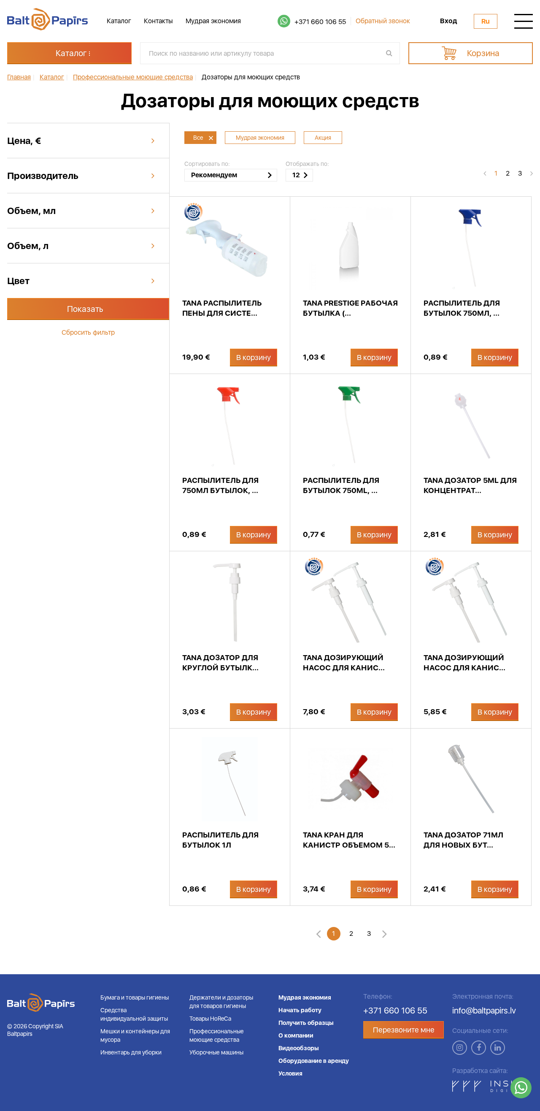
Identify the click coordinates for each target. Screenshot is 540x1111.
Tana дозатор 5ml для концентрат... (470, 485)
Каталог (119, 21)
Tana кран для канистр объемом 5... (349, 839)
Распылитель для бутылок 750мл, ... (462, 307)
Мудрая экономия (213, 21)
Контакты (158, 21)
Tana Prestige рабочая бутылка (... (350, 307)
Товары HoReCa (210, 1018)
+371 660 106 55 (320, 22)
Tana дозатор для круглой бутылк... (220, 662)
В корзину (253, 357)
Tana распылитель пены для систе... (222, 307)
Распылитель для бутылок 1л (220, 839)
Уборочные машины (216, 1052)
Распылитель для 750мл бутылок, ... (220, 485)
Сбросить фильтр (88, 332)
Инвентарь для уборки (131, 1052)
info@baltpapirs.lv (484, 1010)
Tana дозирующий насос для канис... (344, 662)
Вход (448, 21)
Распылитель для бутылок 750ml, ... (341, 485)
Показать (85, 309)
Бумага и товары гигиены (134, 997)
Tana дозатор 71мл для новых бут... (463, 839)
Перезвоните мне (404, 1029)
